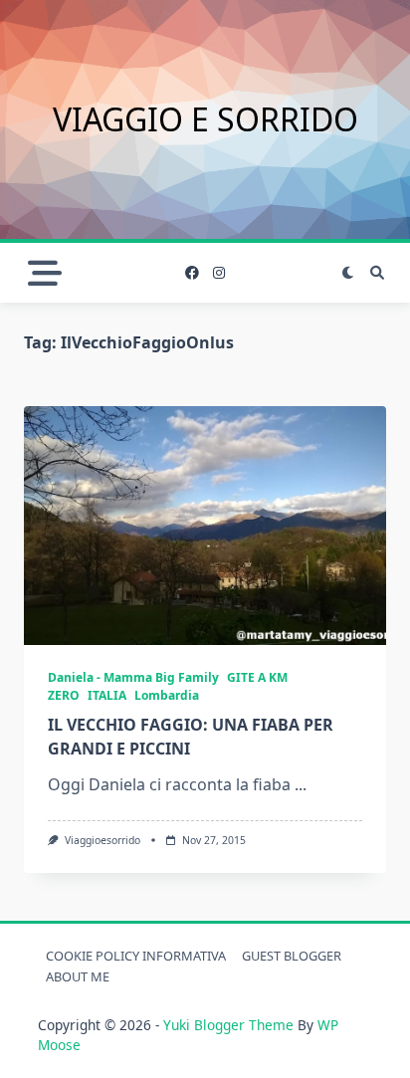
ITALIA (107, 695)
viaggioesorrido (102, 840)
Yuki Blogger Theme (228, 1024)
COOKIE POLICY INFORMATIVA (136, 956)
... (301, 784)
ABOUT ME (77, 976)
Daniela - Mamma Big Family (133, 677)
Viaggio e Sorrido (205, 119)
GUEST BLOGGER (291, 956)
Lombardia (166, 695)
